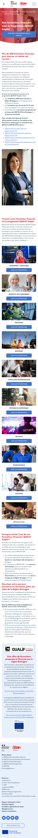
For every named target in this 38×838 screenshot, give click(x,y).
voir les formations (19, 270)
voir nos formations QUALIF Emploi (19, 34)
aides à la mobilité (14, 616)
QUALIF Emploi (25, 580)
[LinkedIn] (8, 818)
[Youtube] (12, 818)
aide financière (13, 609)
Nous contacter (13, 825)
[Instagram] (17, 818)
